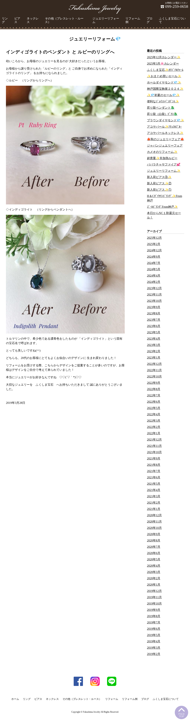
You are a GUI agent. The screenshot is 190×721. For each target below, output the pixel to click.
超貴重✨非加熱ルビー (162, 158)
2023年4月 (153, 338)
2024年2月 (153, 281)
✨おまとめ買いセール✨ (164, 76)
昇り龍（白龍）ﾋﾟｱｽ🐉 (162, 114)
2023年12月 (154, 288)
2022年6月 (153, 401)
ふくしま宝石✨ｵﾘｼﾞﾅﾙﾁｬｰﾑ (165, 69)
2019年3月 (153, 647)
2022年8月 (153, 389)
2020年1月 (153, 584)
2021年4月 (153, 490)
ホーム (15, 699)
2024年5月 (153, 269)
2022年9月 (153, 382)
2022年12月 (154, 363)
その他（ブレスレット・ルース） (64, 20)
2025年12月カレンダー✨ (163, 57)
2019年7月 (153, 622)
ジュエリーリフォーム (105, 20)
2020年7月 (153, 546)
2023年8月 (153, 313)
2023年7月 (153, 319)
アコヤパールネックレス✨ (165, 132)
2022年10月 (154, 376)
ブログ (150, 20)
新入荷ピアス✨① (159, 189)
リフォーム (111, 699)
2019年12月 (154, 590)
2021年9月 (153, 458)
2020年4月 (153, 565)
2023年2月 (153, 351)
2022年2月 (153, 426)
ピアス (17, 20)
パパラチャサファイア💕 (163, 164)
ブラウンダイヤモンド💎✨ (165, 120)
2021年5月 (153, 483)
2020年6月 (153, 553)
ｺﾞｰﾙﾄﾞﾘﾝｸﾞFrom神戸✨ (162, 206)
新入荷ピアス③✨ (159, 177)
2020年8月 (153, 540)
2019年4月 (153, 641)
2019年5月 (153, 635)
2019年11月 (154, 597)
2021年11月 (154, 445)
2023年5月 (153, 332)
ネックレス (33, 20)
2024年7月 (153, 263)
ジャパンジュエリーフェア (165, 145)
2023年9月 (153, 307)
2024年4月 (153, 275)
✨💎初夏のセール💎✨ (163, 95)
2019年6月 (153, 628)
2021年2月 (153, 502)
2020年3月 (153, 572)
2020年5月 (153, 559)
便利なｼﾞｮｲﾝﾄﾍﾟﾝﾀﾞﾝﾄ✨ (163, 101)
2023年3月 (153, 344)
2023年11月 (154, 294)
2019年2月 (153, 654)
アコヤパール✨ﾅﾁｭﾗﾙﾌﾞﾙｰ (164, 126)
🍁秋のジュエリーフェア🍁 (165, 139)
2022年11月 (154, 370)
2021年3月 (153, 496)
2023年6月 (153, 326)
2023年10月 (154, 300)
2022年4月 (153, 414)
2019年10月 (154, 603)
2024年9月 (153, 256)
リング (5, 20)
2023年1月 (153, 357)
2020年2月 (153, 578)
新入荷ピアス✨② (159, 183)
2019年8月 (153, 616)
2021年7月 (153, 471)
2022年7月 (153, 395)
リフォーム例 (132, 20)
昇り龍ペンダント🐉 (160, 107)
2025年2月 (153, 244)
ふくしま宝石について (172, 20)
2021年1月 (153, 508)
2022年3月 (153, 420)
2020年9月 (153, 534)
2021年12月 (154, 439)
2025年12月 (154, 237)
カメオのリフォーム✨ (162, 151)
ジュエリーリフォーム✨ (163, 170)
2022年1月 (153, 433)
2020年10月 (154, 527)
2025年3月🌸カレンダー (163, 63)
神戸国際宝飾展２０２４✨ (165, 88)
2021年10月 (154, 452)
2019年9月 (153, 609)
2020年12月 (154, 515)
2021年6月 (153, 477)
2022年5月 (153, 408)
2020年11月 (154, 521)
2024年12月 (154, 250)
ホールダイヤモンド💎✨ (164, 82)
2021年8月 (153, 464)
